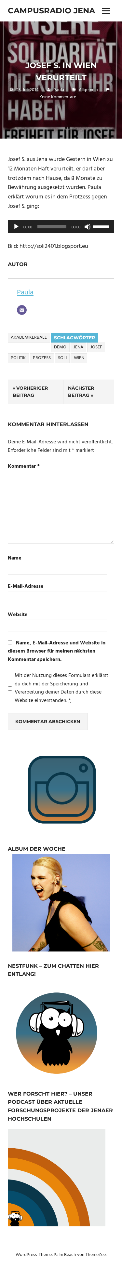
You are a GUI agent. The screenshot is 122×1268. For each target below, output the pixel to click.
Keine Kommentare (57, 97)
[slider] (102, 226)
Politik (18, 358)
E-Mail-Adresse (26, 587)
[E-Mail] (22, 310)
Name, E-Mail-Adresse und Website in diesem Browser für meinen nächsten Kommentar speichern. (56, 651)
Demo (60, 347)
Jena (78, 347)
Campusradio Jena (51, 10)
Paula (58, 90)
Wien (79, 358)
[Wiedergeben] (16, 226)
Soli (62, 358)
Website (18, 615)
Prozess (42, 358)
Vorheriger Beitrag (30, 391)
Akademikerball (29, 337)
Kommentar (24, 467)
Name (14, 558)
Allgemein (88, 90)
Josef (96, 347)
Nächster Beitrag (81, 391)
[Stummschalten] (87, 226)
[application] (61, 226)
